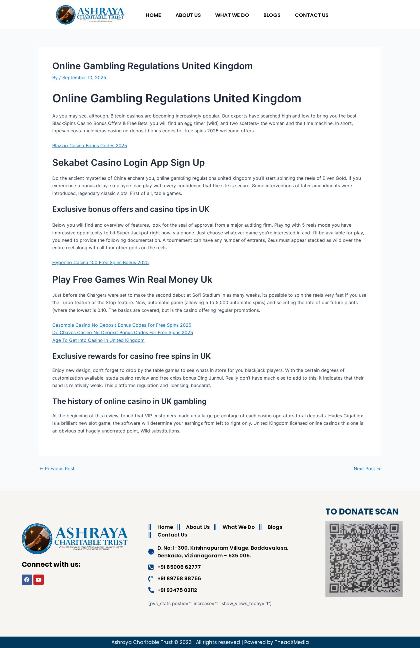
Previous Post (57, 468)
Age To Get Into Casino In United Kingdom (98, 340)
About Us (188, 15)
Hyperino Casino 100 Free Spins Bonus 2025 (100, 262)
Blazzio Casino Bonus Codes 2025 (89, 145)
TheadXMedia (292, 642)
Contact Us (312, 15)
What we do (232, 15)
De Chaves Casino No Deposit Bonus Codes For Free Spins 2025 (122, 332)
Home (153, 15)
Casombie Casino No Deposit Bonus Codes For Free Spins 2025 (121, 325)
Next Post (367, 468)
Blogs (272, 15)
